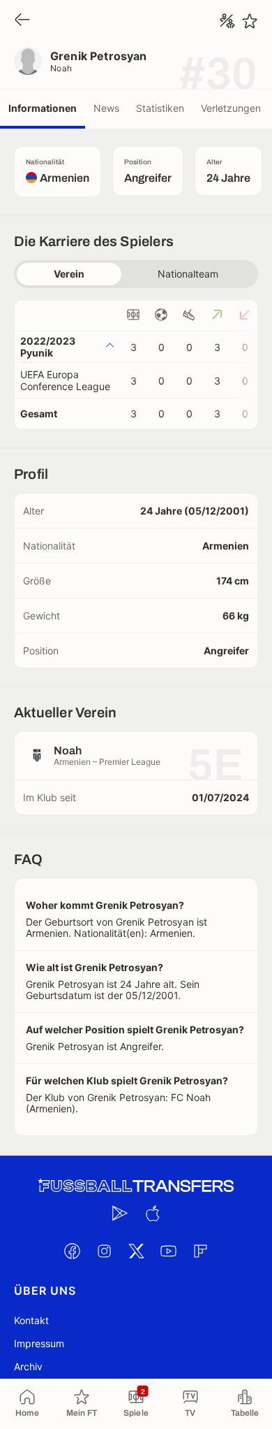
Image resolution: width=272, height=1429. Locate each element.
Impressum (39, 1343)
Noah (61, 68)
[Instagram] (103, 1250)
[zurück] (22, 20)
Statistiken (160, 108)
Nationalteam (188, 274)
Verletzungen (231, 108)
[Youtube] (168, 1250)
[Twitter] (136, 1250)
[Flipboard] (200, 1250)
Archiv (28, 1366)
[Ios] (152, 1212)
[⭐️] (249, 21)
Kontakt (31, 1320)
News (106, 108)
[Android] (119, 1212)
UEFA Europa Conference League (65, 380)
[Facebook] (71, 1250)
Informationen (42, 108)
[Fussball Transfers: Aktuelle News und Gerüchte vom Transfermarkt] (136, 1186)
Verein (69, 274)
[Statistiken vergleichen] (227, 21)
